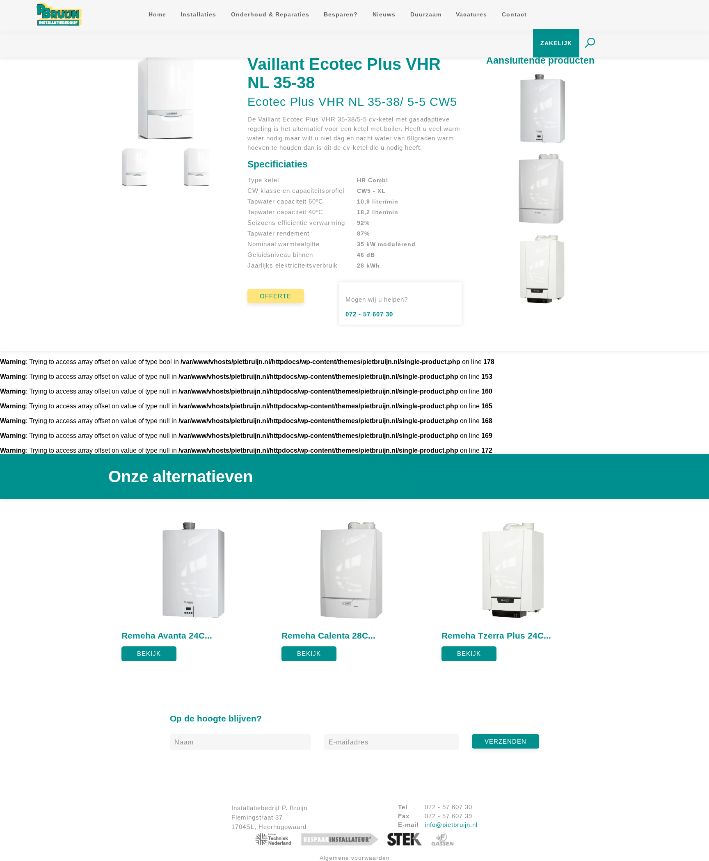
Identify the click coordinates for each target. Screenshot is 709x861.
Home (157, 14)
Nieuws (384, 14)
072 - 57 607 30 (369, 314)
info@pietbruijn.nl (451, 824)
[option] (195, 587)
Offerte (275, 296)
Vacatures (471, 14)
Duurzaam (425, 14)
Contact (514, 14)
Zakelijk (556, 43)
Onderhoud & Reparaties (270, 14)
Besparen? (341, 14)
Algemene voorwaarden (355, 857)
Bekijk (149, 653)
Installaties (198, 14)
